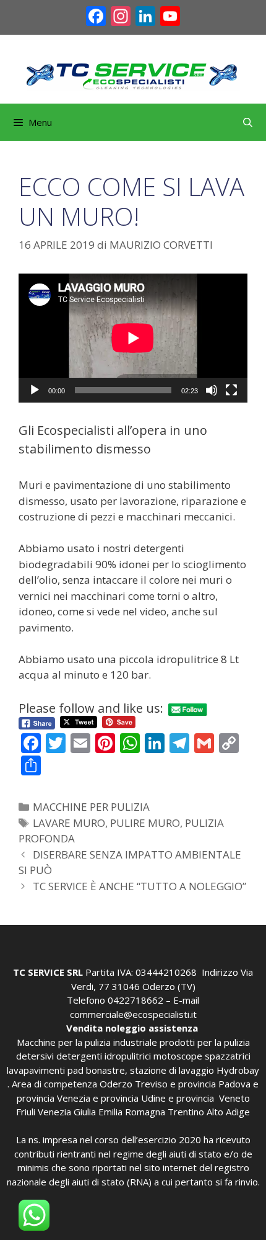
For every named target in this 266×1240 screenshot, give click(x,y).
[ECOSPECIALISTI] (133, 74)
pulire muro (145, 823)
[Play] (34, 390)
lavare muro (69, 823)
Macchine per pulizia (91, 807)
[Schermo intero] (231, 390)
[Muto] (211, 390)
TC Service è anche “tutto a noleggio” (139, 886)
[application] (133, 338)
